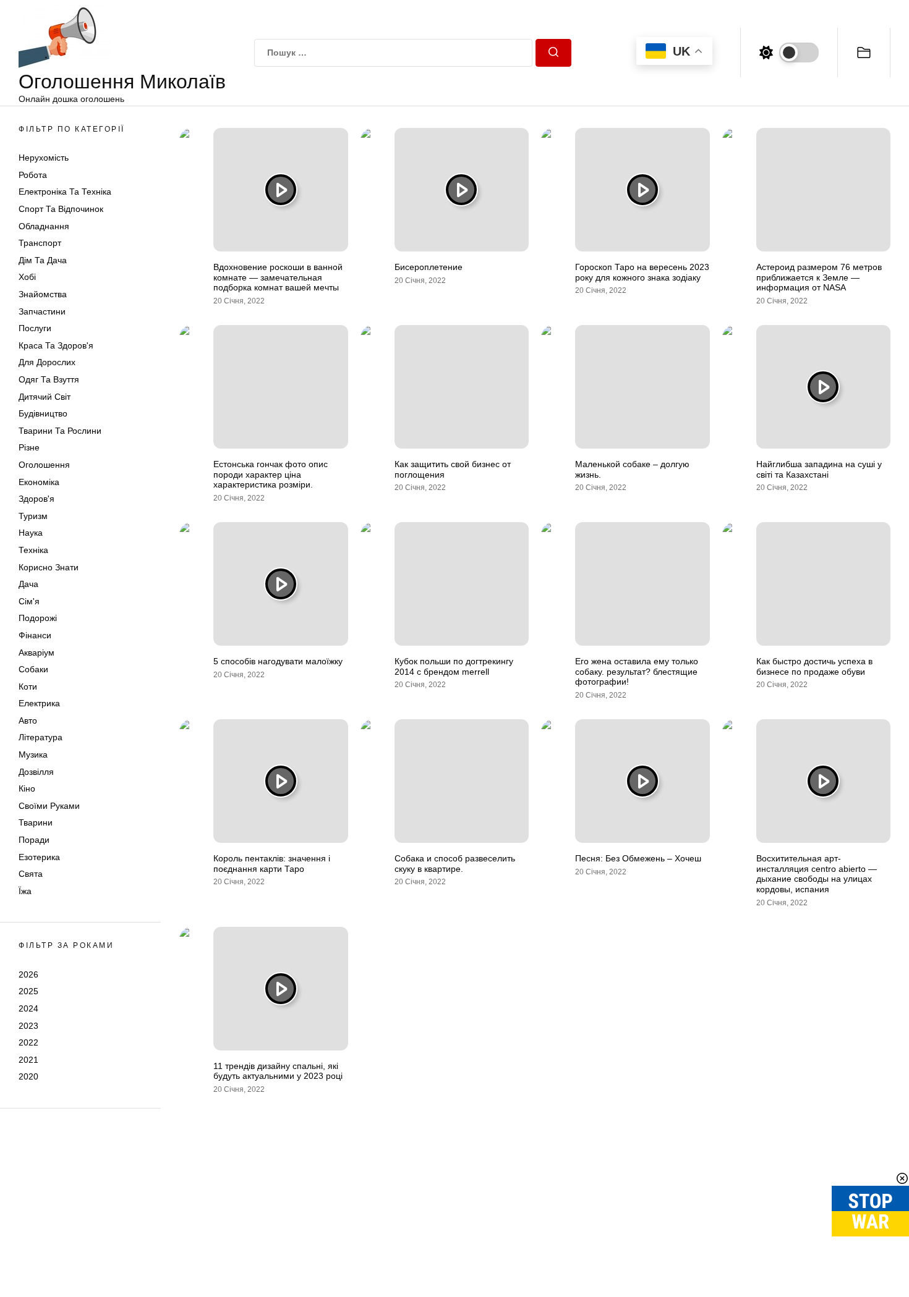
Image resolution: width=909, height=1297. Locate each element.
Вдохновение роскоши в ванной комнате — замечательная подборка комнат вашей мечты (278, 277)
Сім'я (29, 601)
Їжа (25, 891)
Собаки (33, 669)
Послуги (35, 328)
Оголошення (44, 465)
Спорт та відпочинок (61, 209)
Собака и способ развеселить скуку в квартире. (455, 863)
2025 (28, 991)
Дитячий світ (44, 397)
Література (40, 738)
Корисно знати (49, 567)
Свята (31, 874)
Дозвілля (36, 772)
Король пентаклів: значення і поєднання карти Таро (271, 863)
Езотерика (39, 857)
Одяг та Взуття (49, 379)
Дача (28, 584)
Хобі (27, 277)
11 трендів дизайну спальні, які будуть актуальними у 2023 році (278, 1071)
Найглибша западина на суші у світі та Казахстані (819, 469)
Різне (29, 447)
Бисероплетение (429, 267)
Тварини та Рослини (60, 431)
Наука (31, 533)
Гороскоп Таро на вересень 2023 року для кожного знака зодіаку (642, 272)
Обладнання (44, 226)
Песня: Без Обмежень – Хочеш (638, 858)
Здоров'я (36, 499)
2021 (28, 1060)
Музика (33, 754)
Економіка (39, 482)
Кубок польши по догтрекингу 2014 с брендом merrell (454, 666)
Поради (34, 840)
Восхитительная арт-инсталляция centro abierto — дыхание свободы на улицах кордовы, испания (816, 873)
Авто (28, 720)
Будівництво (43, 413)
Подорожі (38, 618)
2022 (28, 1042)
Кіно (27, 788)
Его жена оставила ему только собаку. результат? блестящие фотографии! (636, 671)
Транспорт (40, 243)
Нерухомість (44, 158)
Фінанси (35, 635)
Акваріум (36, 652)
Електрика (39, 703)
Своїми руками (49, 806)
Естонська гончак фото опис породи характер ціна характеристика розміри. (270, 474)
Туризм (33, 516)
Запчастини (42, 311)
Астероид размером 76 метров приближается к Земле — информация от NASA (819, 277)
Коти (28, 686)
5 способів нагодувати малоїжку (278, 661)
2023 (28, 1026)
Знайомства (43, 294)
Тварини (36, 823)
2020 (28, 1076)
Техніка (33, 550)
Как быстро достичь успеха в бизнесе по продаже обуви (814, 666)
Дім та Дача (43, 260)
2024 (28, 1008)
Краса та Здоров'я (56, 345)
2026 (28, 974)
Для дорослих (47, 363)
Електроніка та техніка (65, 192)
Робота (33, 175)
